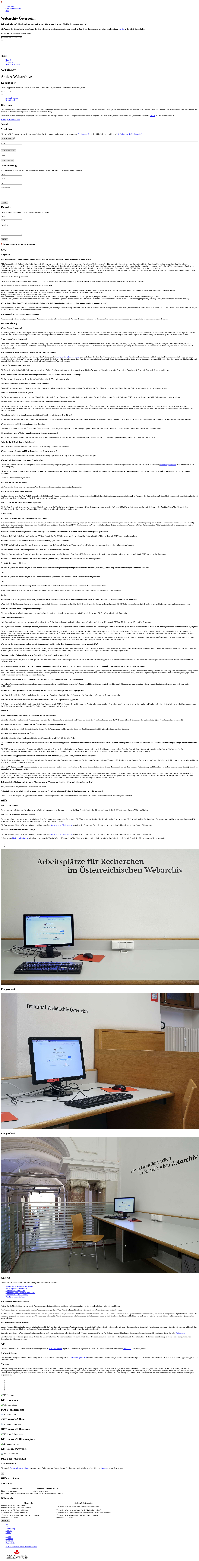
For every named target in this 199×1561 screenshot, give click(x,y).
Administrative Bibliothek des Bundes (19, 1286)
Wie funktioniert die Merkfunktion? (129, 134)
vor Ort (121, 29)
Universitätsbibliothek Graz (15, 1291)
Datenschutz (10, 1543)
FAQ (7, 1526)
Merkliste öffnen (7, 160)
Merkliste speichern (8, 150)
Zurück (4, 56)
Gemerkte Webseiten (13, 9)
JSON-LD (127, 1349)
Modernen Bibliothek (20, 838)
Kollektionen (10, 6)
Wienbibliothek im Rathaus (15, 1297)
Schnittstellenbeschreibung (19, 1468)
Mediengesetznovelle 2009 (10, 120)
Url (2, 183)
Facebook (9, 1539)
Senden (4, 202)
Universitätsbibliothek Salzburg (17, 1295)
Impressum (9, 1541)
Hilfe (7, 11)
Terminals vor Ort (84, 134)
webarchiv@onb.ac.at (168, 465)
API (7, 1524)
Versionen (9, 62)
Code (3, 156)
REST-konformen (55, 1349)
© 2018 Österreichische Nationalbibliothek (21, 1547)
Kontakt (8, 1533)
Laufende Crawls (12, 98)
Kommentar (5, 188)
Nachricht (4, 225)
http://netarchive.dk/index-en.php (68, 357)
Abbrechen (5, 1520)
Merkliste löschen (8, 138)
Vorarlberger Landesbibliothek (17, 1289)
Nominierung (10, 1529)
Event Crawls (10, 100)
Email (3, 143)
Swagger (104, 1468)
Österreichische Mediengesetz (61, 825)
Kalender (9, 60)
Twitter (8, 1537)
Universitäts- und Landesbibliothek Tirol (20, 1293)
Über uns (9, 1531)
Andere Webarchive (13, 64)
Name (3, 174)
